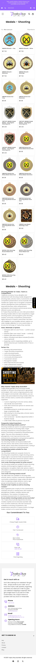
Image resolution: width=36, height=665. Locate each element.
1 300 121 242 (11, 603)
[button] (3, 14)
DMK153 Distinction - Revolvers (25, 97)
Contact (4, 647)
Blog (3, 650)
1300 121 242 (11, 8)
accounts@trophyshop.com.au (16, 617)
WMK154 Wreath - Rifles (26, 48)
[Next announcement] (33, 3)
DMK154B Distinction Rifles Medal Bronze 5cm (26, 148)
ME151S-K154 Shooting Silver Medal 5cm (25, 251)
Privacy (4, 645)
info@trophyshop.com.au (14, 615)
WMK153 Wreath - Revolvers (7, 72)
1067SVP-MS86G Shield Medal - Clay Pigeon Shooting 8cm (9, 123)
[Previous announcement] (3, 3)
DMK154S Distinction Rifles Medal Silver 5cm (9, 174)
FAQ (3, 640)
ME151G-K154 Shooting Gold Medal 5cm (8, 275)
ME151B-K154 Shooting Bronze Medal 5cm (8, 251)
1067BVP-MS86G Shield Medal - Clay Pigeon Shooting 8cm (9, 149)
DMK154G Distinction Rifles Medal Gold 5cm (25, 174)
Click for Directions (12, 611)
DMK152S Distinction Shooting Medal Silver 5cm (25, 200)
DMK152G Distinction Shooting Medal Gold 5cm (8, 226)
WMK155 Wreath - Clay (8, 48)
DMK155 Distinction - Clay (8, 97)
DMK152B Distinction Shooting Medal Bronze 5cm (9, 200)
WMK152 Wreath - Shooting (24, 72)
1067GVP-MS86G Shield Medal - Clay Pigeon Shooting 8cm (26, 123)
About (3, 643)
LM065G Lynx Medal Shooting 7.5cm (24, 225)
